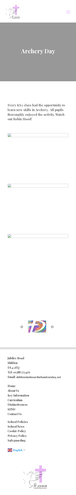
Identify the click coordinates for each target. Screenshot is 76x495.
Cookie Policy (17, 431)
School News (16, 426)
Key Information (18, 395)
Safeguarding (17, 440)
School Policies (18, 422)
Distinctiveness (17, 404)
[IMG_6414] (38, 237)
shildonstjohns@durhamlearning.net (38, 377)
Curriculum (15, 400)
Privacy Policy (17, 436)
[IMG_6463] (38, 186)
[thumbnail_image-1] (38, 136)
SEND (11, 409)
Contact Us (15, 414)
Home (12, 386)
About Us (13, 391)
